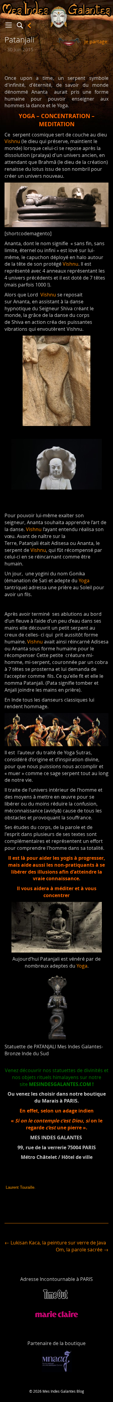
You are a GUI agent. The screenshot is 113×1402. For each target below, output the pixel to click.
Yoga (84, 580)
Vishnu (12, 141)
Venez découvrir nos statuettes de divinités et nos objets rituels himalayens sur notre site (56, 1077)
